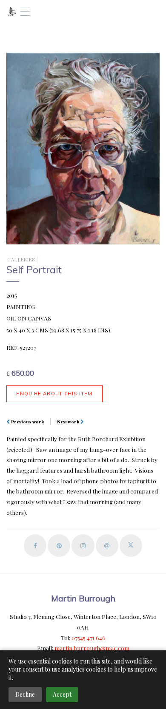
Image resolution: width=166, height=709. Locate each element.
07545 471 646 (89, 637)
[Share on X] (131, 545)
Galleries (21, 259)
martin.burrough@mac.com (91, 648)
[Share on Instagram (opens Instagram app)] (83, 545)
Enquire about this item (54, 394)
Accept (62, 694)
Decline (25, 694)
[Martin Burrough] (12, 11)
